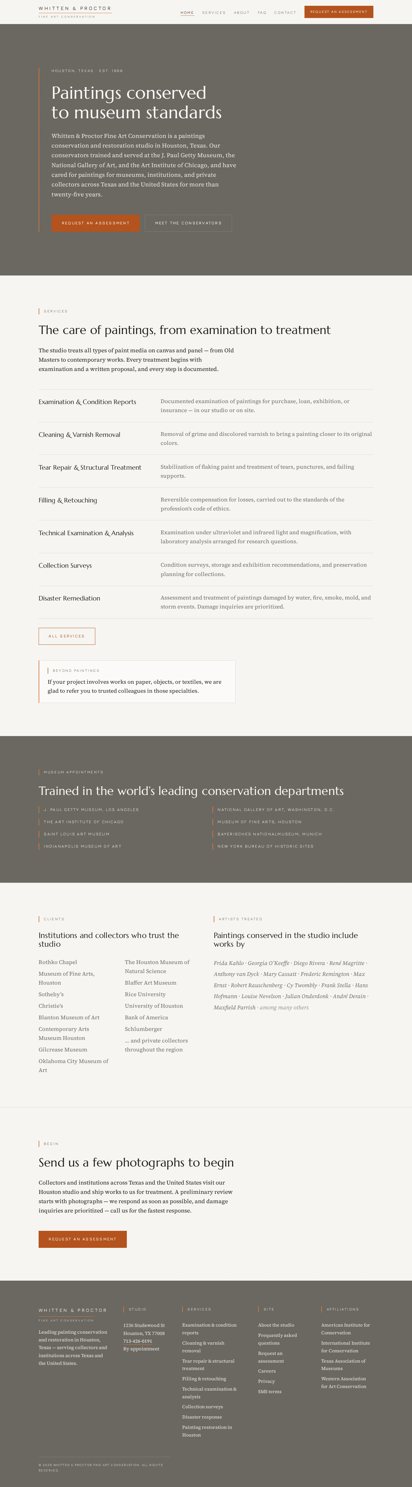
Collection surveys (202, 1406)
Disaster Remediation (69, 598)
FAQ (262, 12)
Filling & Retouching (68, 500)
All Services (67, 636)
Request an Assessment (338, 12)
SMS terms (270, 1391)
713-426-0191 (137, 1341)
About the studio (276, 1325)
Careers (267, 1371)
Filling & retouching (204, 1378)
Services (214, 12)
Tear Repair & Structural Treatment (90, 468)
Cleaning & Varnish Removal (79, 435)
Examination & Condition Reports (87, 402)
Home (187, 12)
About (242, 12)
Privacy (266, 1381)
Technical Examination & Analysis (86, 533)
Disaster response (202, 1417)
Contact (285, 12)
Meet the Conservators (188, 223)
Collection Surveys (65, 566)
